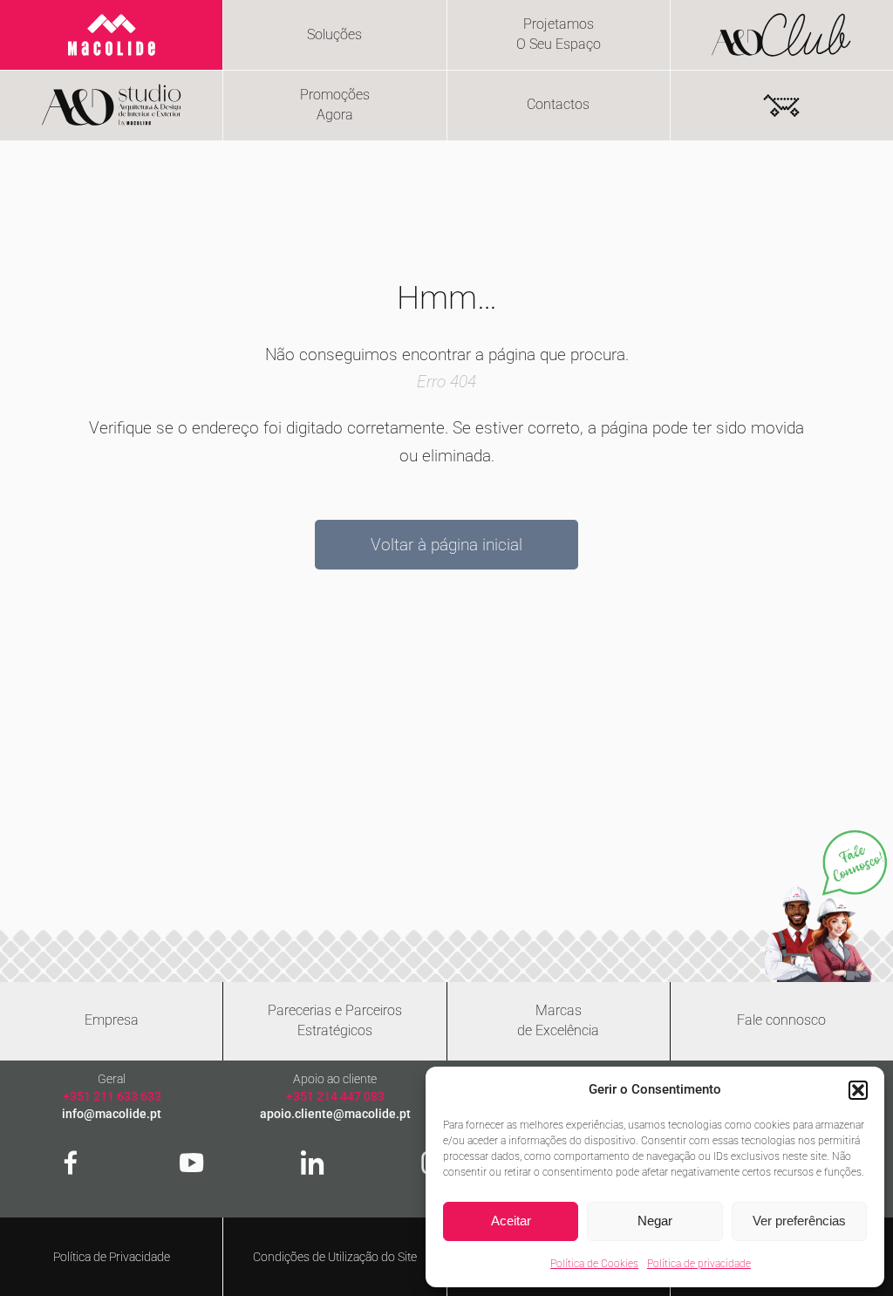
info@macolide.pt (111, 1114)
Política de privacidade (699, 1264)
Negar (654, 1220)
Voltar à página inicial (446, 545)
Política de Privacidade (111, 1257)
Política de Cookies (594, 1264)
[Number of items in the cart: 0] (781, 105)
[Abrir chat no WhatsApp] (825, 905)
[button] (858, 1090)
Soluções (334, 34)
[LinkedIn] (312, 1162)
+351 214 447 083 (335, 1096)
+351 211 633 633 (112, 1096)
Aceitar (511, 1220)
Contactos (558, 105)
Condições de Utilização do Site (335, 1257)
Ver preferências (799, 1220)
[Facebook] (70, 1162)
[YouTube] (192, 1162)
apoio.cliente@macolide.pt (335, 1114)
